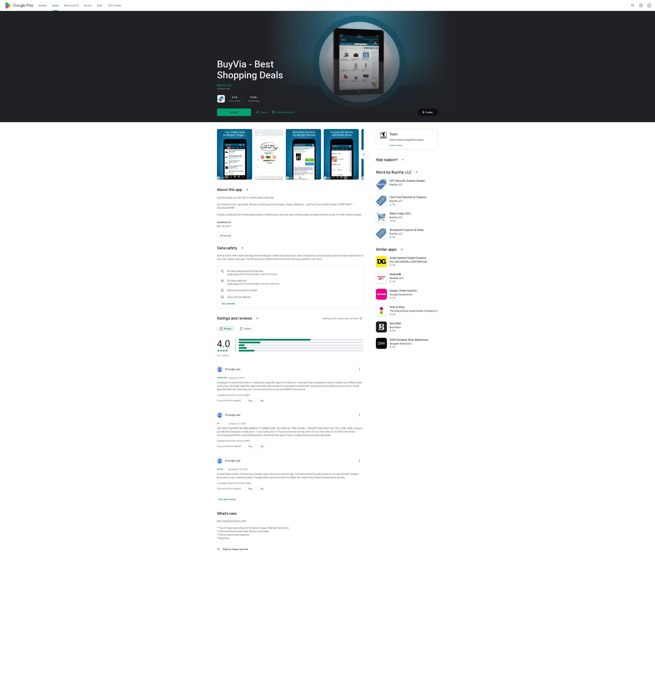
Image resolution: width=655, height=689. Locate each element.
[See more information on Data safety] (242, 248)
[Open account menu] (649, 5)
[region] (264, 99)
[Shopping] (225, 235)
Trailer (427, 112)
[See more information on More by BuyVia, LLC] (417, 172)
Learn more (233, 274)
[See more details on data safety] (229, 303)
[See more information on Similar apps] (401, 249)
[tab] (43, 5)
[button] (234, 154)
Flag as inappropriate (232, 549)
